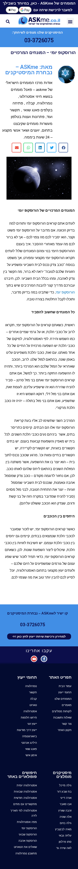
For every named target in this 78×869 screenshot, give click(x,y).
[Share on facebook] (63, 147)
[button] (70, 21)
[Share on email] (16, 147)
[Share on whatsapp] (28, 147)
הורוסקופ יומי (65, 292)
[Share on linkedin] (40, 147)
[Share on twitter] (51, 147)
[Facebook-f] (44, 659)
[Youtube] (34, 659)
